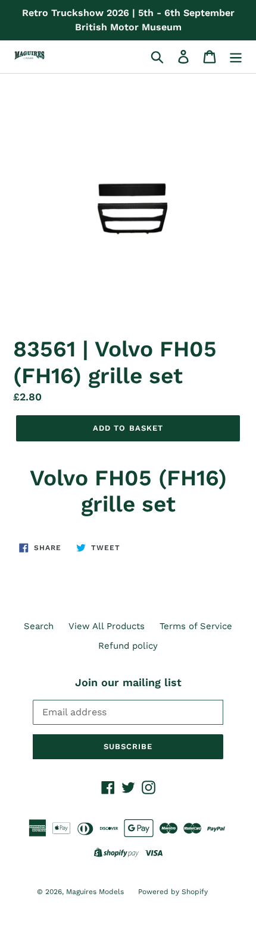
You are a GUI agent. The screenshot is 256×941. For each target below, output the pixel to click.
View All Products (106, 626)
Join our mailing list (128, 682)
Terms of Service (196, 626)
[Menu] (236, 57)
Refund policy (128, 645)
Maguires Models (96, 892)
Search (39, 626)
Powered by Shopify (173, 892)
